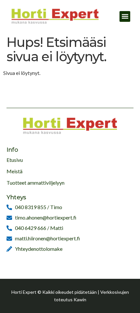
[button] (124, 16)
